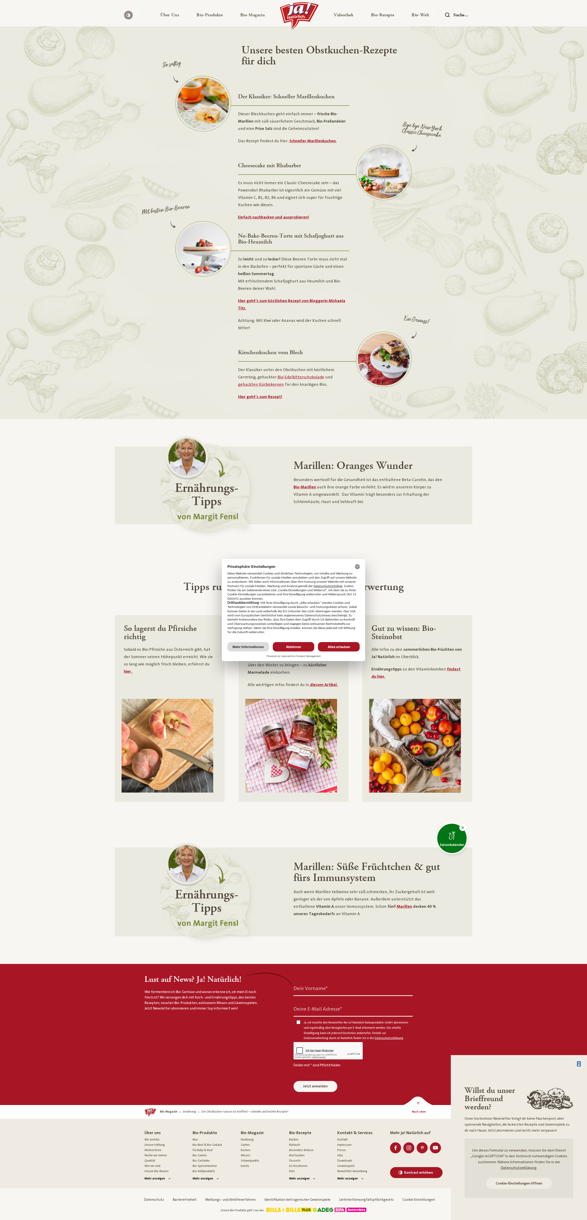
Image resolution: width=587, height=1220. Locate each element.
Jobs (340, 1155)
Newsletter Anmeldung (352, 1171)
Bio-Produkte (205, 1132)
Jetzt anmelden (315, 1086)
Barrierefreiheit (185, 1200)
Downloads (344, 1160)
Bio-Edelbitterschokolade (300, 377)
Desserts (295, 1160)
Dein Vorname (310, 988)
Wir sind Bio (152, 1139)
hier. (128, 671)
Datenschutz (154, 1200)
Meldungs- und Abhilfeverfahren (230, 1200)
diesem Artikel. (323, 684)
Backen (293, 1139)
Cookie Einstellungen (418, 1200)
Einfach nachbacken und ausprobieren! (273, 217)
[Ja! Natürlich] (299, 17)
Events (245, 1166)
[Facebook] (395, 1147)
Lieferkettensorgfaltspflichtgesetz (366, 1200)
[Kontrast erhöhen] (128, 15)
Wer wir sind (152, 1166)
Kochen (245, 1150)
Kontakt (342, 1139)
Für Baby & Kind (203, 1150)
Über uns (152, 1132)
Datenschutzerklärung (518, 1168)
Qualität (149, 1160)
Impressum (344, 1144)
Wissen (245, 1155)
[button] (169, 15)
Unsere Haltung (154, 1144)
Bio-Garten (200, 1155)
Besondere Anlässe (301, 1150)
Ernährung (247, 1139)
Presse (341, 1150)
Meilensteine (152, 1150)
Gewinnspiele (346, 1166)
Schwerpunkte (250, 1160)
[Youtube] (435, 1147)
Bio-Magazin (252, 1132)
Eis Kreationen (298, 1166)
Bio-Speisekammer (205, 1166)
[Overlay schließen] (579, 1064)
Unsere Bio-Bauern (156, 1171)
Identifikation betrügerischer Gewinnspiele (297, 1200)
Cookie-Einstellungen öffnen (519, 1183)
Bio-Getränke (201, 1160)
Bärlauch (294, 1144)
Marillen (404, 906)
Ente (292, 1171)
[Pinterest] (422, 1147)
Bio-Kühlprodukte (204, 1171)
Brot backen (297, 1155)
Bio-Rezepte (300, 1132)
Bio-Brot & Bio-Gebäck (207, 1144)
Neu (195, 1139)
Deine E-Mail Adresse (318, 1009)
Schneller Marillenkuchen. (313, 141)
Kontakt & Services (355, 1132)
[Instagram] (408, 1147)
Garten (245, 1144)
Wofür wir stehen (155, 1155)
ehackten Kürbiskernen (262, 384)
